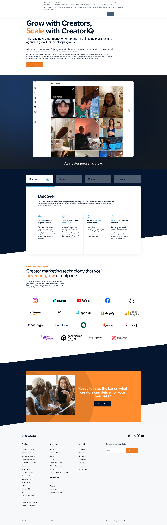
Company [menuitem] (82, 449)
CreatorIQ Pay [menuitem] (26, 479)
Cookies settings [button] (101, 14)
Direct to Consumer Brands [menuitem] (59, 473)
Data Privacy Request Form (59, 521)
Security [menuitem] (81, 463)
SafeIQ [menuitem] (24, 486)
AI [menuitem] (22, 492)
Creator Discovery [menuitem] (28, 449)
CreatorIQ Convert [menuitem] (28, 476)
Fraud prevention (74, 521)
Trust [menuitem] (23, 499)
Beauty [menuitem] (52, 449)
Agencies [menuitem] (53, 469)
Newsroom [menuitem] (82, 456)
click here (109, 4)
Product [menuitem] (25, 444)
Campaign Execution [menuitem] (29, 463)
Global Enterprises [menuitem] (56, 466)
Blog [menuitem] (51, 483)
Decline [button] (119, 14)
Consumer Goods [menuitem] (56, 463)
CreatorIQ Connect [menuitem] (56, 493)
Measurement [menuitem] (26, 466)
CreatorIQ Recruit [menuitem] (27, 473)
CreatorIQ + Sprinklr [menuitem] (28, 505)
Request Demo (34, 65)
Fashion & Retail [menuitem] (55, 453)
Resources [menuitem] (54, 477)
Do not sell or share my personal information (36, 521)
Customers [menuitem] (54, 444)
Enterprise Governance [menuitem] (29, 502)
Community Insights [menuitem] (28, 456)
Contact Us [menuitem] (82, 459)
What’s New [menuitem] (26, 469)
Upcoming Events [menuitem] (56, 489)
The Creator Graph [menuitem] (28, 496)
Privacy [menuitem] (81, 466)
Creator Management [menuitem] (29, 459)
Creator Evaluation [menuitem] (28, 453)
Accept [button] (110, 14)
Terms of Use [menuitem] (83, 469)
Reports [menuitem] (52, 486)
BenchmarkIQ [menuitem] (26, 482)
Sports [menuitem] (52, 459)
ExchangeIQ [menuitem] (26, 489)
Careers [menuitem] (81, 453)
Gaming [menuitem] (52, 456)
